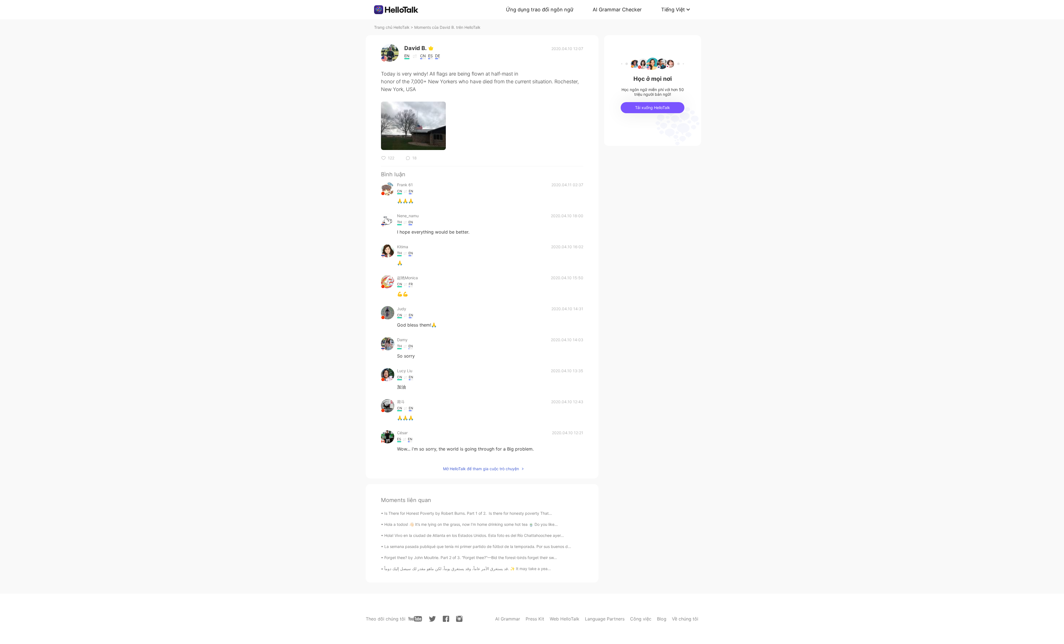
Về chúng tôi (685, 619)
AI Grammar (507, 619)
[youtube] (415, 619)
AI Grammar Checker (617, 9)
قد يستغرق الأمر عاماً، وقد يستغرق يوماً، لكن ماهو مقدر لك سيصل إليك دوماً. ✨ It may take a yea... (467, 568)
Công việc (640, 619)
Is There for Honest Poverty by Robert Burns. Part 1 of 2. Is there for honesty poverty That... (468, 513)
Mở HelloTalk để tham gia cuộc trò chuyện (481, 468)
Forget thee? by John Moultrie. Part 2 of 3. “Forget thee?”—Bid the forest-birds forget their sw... (470, 557)
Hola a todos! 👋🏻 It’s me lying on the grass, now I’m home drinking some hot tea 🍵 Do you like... (471, 524)
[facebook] (446, 619)
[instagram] (459, 619)
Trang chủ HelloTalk (392, 27)
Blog (661, 619)
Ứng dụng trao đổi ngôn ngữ (539, 9)
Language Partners (605, 619)
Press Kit (535, 619)
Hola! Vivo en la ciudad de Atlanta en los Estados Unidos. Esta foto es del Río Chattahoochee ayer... (474, 535)
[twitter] (432, 619)
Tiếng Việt (673, 9)
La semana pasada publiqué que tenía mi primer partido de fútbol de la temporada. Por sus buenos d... (477, 546)
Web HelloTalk (564, 619)
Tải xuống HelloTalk (652, 107)
